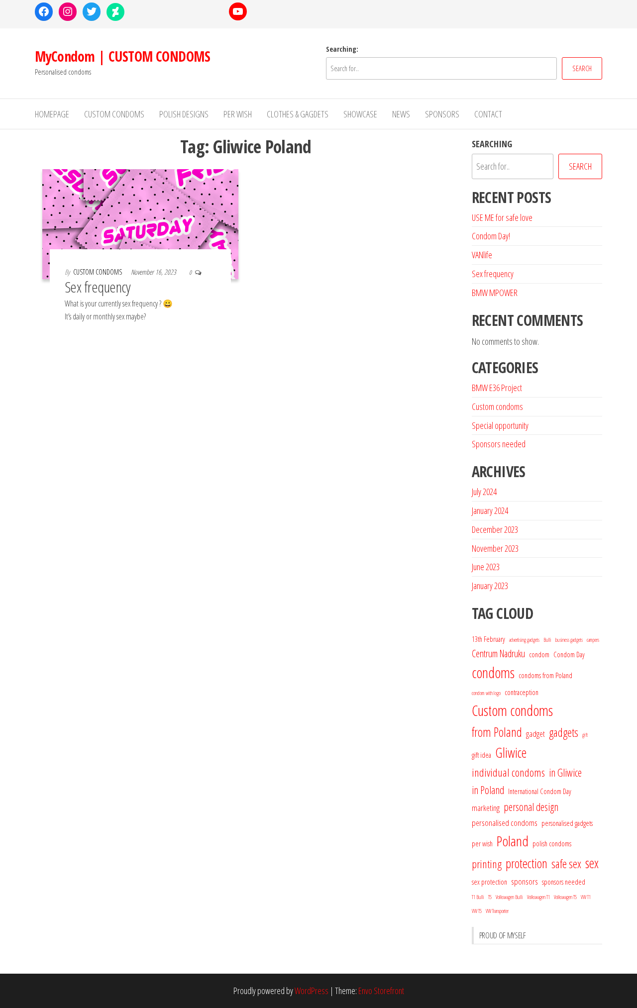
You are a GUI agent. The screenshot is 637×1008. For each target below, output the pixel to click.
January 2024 (490, 510)
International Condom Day (539, 791)
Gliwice (511, 752)
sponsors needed (563, 882)
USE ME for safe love (502, 217)
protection (526, 863)
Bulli (547, 639)
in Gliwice (565, 772)
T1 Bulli (478, 897)
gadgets (563, 732)
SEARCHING (492, 144)
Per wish (237, 114)
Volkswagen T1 (538, 897)
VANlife (482, 255)
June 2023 (486, 567)
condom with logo (486, 693)
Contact (488, 114)
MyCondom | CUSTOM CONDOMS (122, 56)
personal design (531, 807)
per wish (482, 843)
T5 (490, 897)
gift (585, 734)
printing (487, 864)
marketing (486, 807)
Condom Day (569, 654)
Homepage (52, 114)
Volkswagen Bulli (509, 897)
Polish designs (184, 114)
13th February (488, 639)
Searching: (342, 49)
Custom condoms (497, 406)
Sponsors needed (499, 444)
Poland (513, 840)
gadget (535, 733)
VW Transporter (497, 910)
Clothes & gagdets (297, 114)
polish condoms (551, 843)
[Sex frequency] (140, 223)
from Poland (497, 731)
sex (592, 863)
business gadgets (569, 639)
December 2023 (495, 529)
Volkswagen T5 (565, 897)
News (401, 114)
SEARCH (582, 68)
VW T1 (586, 897)
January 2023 (490, 586)
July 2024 (484, 492)
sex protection (489, 882)
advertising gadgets (524, 639)
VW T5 (477, 910)
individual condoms (508, 772)
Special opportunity (500, 425)
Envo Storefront (381, 991)
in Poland (488, 790)
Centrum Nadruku (498, 653)
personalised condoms (504, 822)
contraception (521, 692)
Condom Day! (491, 236)
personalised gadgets (567, 823)
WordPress (311, 991)
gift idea (481, 755)
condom (539, 654)
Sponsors (442, 114)
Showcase (360, 114)
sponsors (524, 881)
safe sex (566, 864)
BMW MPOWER (495, 293)
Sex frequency (97, 287)
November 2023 (495, 548)
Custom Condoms (114, 114)
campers (593, 639)
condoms (493, 673)
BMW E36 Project (497, 388)
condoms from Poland (545, 675)
